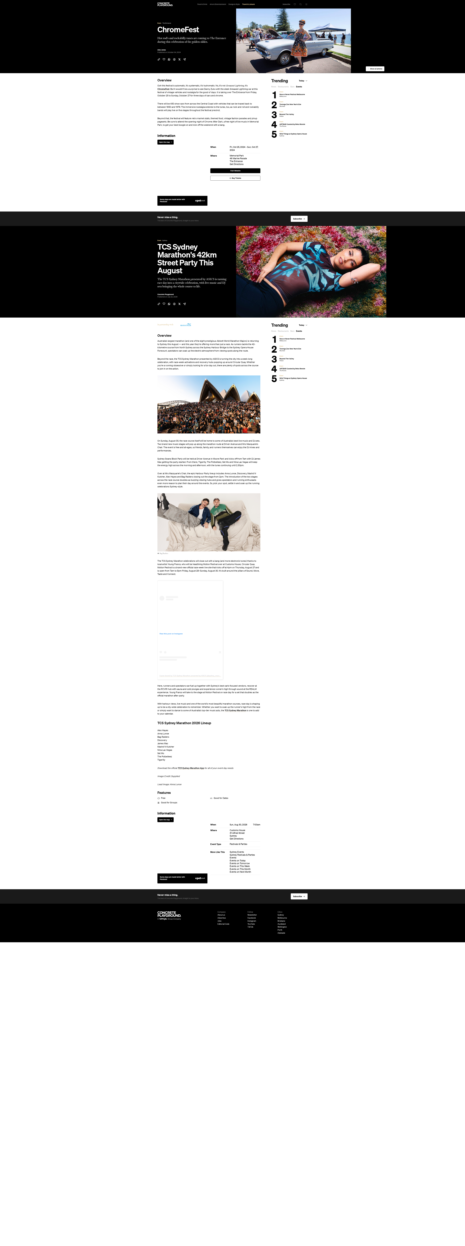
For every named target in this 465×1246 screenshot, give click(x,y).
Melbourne (282, 918)
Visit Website (235, 171)
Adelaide (281, 933)
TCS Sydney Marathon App (191, 768)
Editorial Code (223, 924)
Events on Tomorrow (240, 863)
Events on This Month (240, 869)
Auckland (282, 924)
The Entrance (236, 161)
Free (163, 798)
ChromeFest (163, 89)
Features (164, 793)
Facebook (252, 918)
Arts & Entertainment (218, 4)
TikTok (250, 927)
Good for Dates (221, 798)
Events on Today (238, 861)
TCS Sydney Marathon (235, 710)
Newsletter (252, 915)
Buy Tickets (236, 178)
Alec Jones (161, 50)
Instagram (252, 921)
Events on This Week (240, 866)
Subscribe (286, 4)
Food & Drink (202, 4)
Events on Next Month (240, 872)
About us (221, 915)
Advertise (221, 918)
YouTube (251, 924)
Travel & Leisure (248, 4)
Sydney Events (237, 852)
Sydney (233, 836)
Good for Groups (169, 803)
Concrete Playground (165, 294)
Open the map (164, 142)
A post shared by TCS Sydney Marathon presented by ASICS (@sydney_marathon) (191, 676)
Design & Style (234, 4)
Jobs (219, 921)
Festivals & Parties (238, 844)
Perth (280, 930)
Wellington (282, 927)
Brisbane (281, 921)
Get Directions (237, 164)
